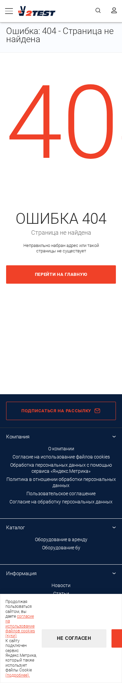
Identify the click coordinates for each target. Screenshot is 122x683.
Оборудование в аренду (61, 539)
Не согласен (74, 638)
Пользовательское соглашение (61, 493)
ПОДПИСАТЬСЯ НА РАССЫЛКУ (56, 410)
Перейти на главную (61, 274)
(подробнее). (17, 675)
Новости (61, 585)
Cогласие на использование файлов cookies (61, 457)
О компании (61, 448)
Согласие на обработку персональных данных (61, 501)
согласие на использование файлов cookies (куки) (20, 626)
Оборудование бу (61, 547)
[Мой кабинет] (114, 10)
